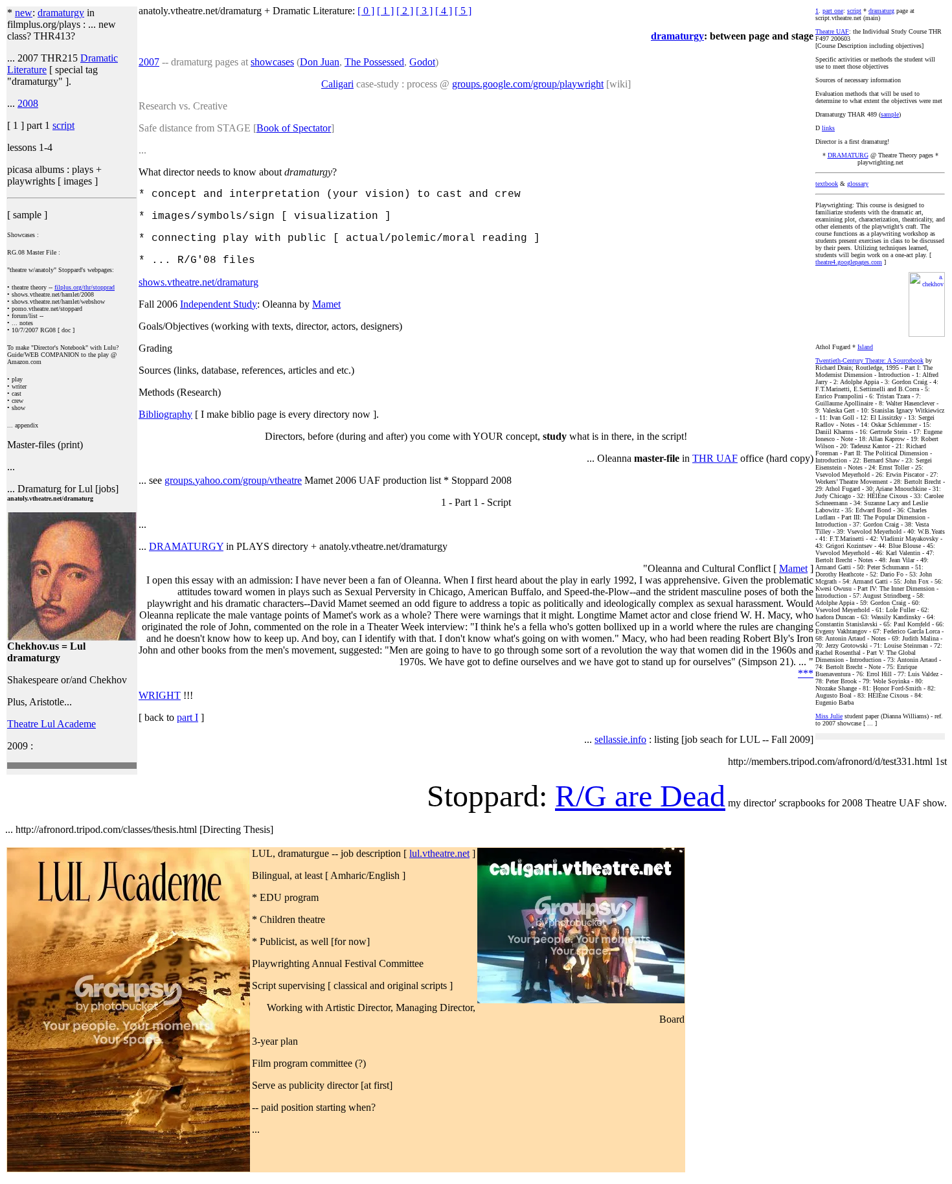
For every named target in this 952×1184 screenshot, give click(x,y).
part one (832, 10)
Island (865, 346)
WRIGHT (160, 695)
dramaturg (881, 10)
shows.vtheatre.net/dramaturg (198, 282)
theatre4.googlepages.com (848, 262)
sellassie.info (620, 739)
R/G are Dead (640, 796)
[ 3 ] (424, 10)
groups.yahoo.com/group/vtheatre (233, 480)
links (828, 127)
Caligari (337, 83)
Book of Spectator (293, 127)
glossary (857, 183)
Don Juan (319, 61)
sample (890, 114)
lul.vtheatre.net (439, 853)
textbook (826, 183)
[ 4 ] (443, 10)
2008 (27, 103)
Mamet (326, 304)
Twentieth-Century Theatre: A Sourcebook (869, 360)
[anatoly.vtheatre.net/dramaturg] (72, 637)
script (63, 125)
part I (187, 717)
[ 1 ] (385, 10)
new (23, 12)
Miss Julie (829, 716)
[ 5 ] (463, 10)
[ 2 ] (404, 10)
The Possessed (374, 61)
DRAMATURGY (186, 546)
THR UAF (715, 458)
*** (805, 673)
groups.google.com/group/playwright (528, 83)
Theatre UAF (832, 31)
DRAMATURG (848, 155)
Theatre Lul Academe (51, 723)
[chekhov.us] (927, 334)
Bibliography (165, 414)
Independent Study (218, 304)
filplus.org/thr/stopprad (84, 287)
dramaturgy (61, 12)
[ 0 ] (365, 10)
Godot (422, 61)
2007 (149, 61)
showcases (272, 61)
